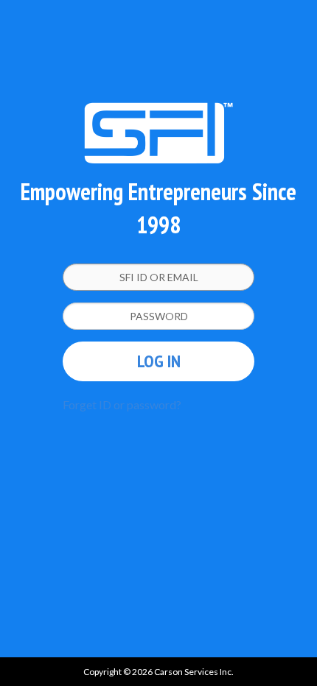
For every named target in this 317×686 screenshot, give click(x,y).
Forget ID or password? (122, 404)
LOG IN (159, 361)
